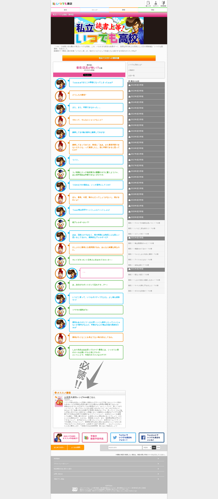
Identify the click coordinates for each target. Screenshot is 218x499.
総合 (65, 10)
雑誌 (152, 10)
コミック (95, 10)
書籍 (123, 10)
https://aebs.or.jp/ (131, 491)
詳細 (158, 447)
